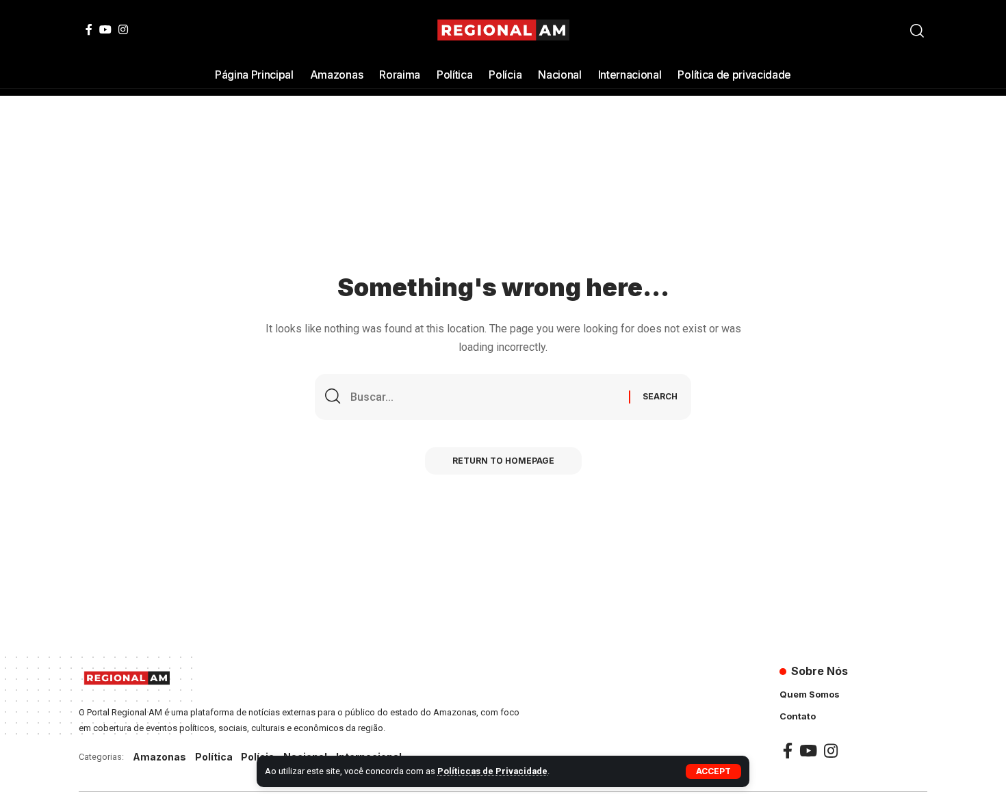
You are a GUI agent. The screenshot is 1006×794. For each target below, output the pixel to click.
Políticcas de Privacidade (492, 771)
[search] (917, 30)
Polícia (257, 757)
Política (214, 757)
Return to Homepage (503, 460)
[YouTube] (105, 29)
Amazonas (159, 757)
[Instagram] (123, 29)
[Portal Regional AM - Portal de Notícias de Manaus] (503, 30)
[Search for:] (484, 397)
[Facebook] (89, 29)
